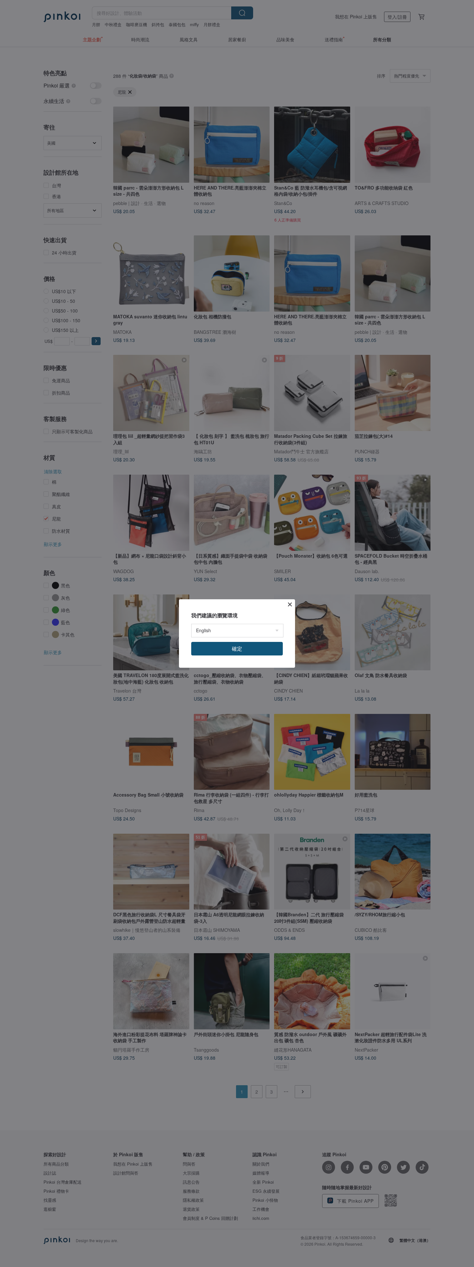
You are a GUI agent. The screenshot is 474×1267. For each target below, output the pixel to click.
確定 (237, 648)
